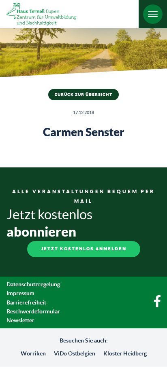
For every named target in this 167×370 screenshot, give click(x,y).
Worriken (33, 353)
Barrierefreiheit (26, 302)
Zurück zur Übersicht (83, 94)
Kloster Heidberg (125, 353)
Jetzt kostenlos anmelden (83, 249)
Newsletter (20, 320)
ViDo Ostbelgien (74, 353)
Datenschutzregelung (33, 284)
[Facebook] (157, 305)
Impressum (20, 293)
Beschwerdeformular (33, 311)
